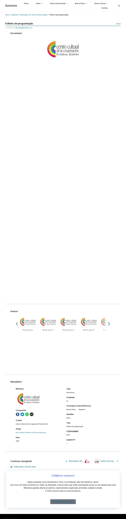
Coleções (14, 15)
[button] (119, 5)
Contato (104, 8)
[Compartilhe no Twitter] (22, 414)
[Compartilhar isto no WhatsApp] (27, 414)
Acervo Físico (80, 3)
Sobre (38, 3)
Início (7, 15)
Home (26, 3)
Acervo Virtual (99, 3)
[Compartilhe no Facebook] (17, 414)
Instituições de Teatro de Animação (33, 15)
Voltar (118, 24)
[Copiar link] (31, 414)
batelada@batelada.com (24, 28)
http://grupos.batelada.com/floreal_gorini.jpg (31, 432)
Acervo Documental (57, 3)
